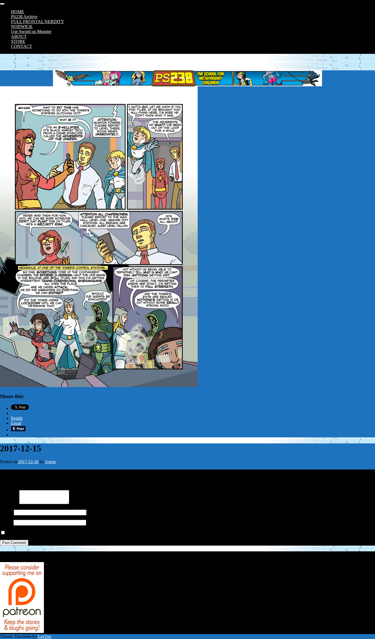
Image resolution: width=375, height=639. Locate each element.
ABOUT (19, 36)
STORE (18, 41)
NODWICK (22, 26)
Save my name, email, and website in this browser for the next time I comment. (75, 532)
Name (5, 512)
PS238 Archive (24, 16)
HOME (17, 11)
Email (5, 522)
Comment (8, 502)
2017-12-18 (28, 461)
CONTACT (21, 46)
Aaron (50, 461)
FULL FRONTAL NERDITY (37, 21)
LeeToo (44, 636)
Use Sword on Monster (31, 31)
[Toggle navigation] (2, 4)
